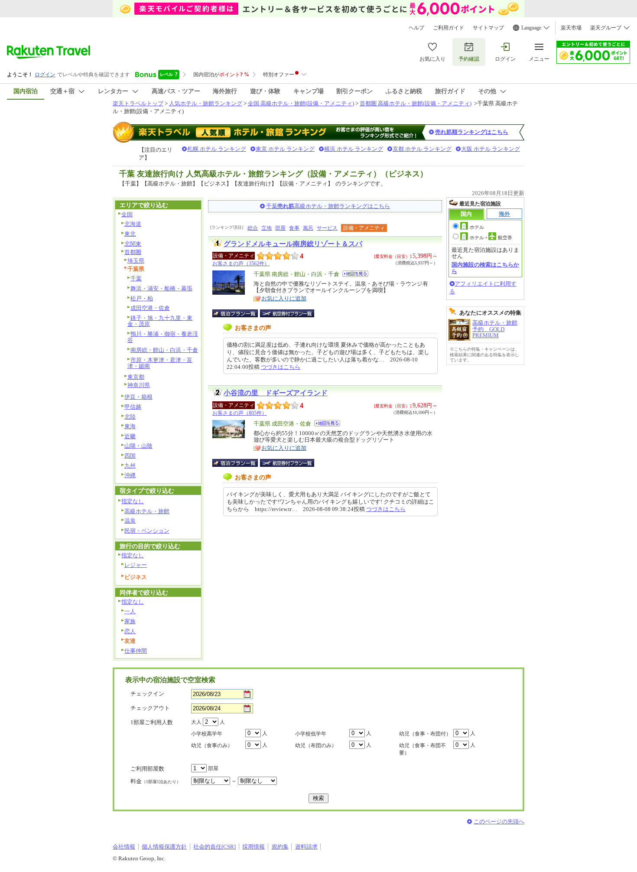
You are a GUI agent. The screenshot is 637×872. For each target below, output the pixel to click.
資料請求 (306, 846)
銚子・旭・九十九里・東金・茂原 (159, 321)
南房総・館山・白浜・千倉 (164, 350)
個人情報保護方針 (164, 846)
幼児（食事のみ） (212, 745)
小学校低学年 (310, 734)
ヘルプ (416, 28)
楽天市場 (571, 28)
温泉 (130, 520)
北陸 (130, 416)
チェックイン (147, 693)
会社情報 (124, 846)
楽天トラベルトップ (138, 103)
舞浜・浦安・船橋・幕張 (161, 288)
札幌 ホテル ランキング (216, 149)
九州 (130, 465)
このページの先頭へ (499, 821)
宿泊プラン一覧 (239, 313)
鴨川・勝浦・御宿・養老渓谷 (162, 337)
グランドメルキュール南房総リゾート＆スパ (293, 243)
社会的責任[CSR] (214, 846)
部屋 (280, 228)
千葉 (136, 278)
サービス (327, 228)
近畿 (130, 436)
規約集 (280, 846)
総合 (252, 228)
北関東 (132, 244)
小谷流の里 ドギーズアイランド (276, 393)
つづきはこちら (280, 367)
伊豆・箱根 (138, 397)
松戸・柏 (141, 298)
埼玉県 (135, 260)
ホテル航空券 (491, 237)
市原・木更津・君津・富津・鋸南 (159, 363)
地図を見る (355, 273)
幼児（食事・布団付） (425, 734)
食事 (294, 228)
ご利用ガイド (448, 28)
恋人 (130, 631)
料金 (155, 781)
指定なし (132, 501)
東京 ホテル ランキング (285, 149)
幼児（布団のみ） (316, 745)
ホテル (477, 227)
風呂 (308, 228)
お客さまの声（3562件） (241, 263)
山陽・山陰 (138, 446)
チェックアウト (150, 708)
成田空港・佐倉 (150, 308)
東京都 (135, 377)
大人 (196, 722)
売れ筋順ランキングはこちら (471, 132)
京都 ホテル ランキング (422, 149)
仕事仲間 (135, 650)
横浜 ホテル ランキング (353, 149)
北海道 (132, 224)
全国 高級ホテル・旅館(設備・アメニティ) (301, 103)
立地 (266, 228)
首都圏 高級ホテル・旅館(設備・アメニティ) (415, 103)
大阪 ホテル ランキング (490, 149)
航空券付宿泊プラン (287, 313)
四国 (130, 455)
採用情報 (253, 846)
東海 (130, 426)
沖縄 (130, 475)
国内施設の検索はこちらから (485, 267)
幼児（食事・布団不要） (422, 749)
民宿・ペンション (146, 530)
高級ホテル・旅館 (146, 511)
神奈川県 (138, 385)
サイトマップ (488, 28)
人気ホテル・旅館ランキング (205, 103)
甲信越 (132, 406)
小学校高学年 (206, 734)
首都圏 (132, 252)
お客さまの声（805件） (239, 413)
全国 (127, 214)
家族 (130, 621)
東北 (130, 234)
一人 (130, 611)
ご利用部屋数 (147, 768)
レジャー (135, 565)
